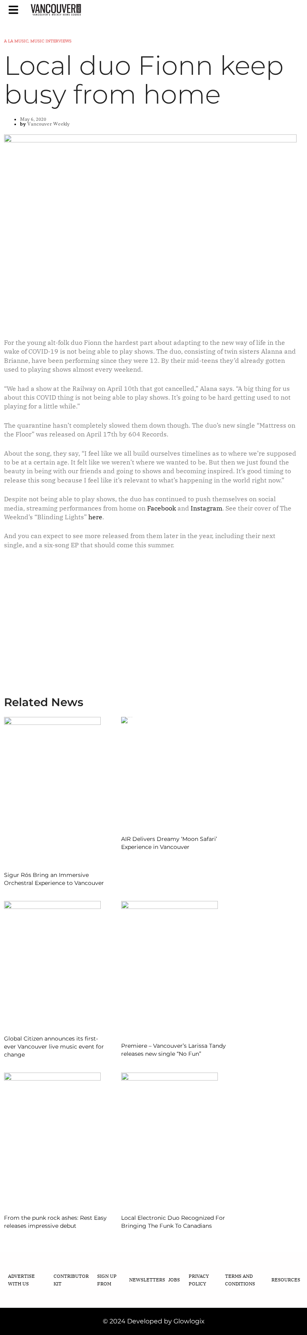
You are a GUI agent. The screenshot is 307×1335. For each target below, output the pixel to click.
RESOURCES (285, 1280)
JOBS (174, 1280)
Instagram (206, 508)
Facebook (161, 508)
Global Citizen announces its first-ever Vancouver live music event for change (54, 1046)
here (95, 517)
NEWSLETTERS (147, 1280)
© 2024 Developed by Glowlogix (154, 1321)
